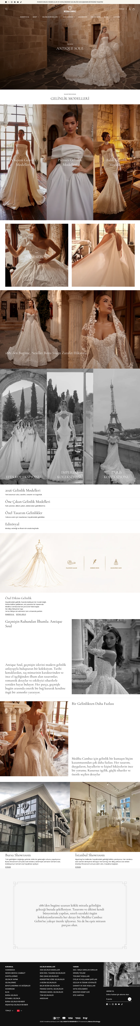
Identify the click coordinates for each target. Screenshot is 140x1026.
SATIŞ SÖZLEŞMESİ (80, 989)
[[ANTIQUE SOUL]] (70, 47)
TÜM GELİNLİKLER (46, 995)
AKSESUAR (44, 998)
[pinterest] (15, 2)
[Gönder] (129, 999)
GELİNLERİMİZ (10, 983)
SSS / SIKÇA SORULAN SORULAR (85, 970)
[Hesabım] (130, 9)
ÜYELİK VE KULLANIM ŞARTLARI (85, 979)
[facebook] (6, 2)
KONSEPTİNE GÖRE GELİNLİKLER (52, 979)
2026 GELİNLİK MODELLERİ (50, 970)
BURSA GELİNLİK (11, 995)
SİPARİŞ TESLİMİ (79, 973)
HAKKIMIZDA (10, 970)
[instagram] (11, 2)
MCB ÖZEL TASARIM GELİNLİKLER (52, 973)
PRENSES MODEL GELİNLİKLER (51, 992)
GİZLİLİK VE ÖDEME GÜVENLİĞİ (84, 983)
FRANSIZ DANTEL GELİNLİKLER (51, 989)
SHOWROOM (10, 989)
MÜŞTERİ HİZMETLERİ (81, 992)
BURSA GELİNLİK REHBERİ (15, 1002)
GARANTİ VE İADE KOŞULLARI (84, 986)
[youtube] (18, 2)
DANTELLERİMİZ (11, 976)
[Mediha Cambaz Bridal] (70, 9)
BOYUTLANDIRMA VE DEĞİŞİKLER (17, 986)
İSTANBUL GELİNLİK (12, 998)
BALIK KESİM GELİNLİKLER (50, 986)
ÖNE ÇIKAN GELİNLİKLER (49, 976)
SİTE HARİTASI (78, 995)
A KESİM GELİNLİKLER (48, 983)
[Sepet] (134, 9)
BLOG (7, 992)
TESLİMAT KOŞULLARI (81, 976)
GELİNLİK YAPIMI (11, 979)
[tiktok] (21, 2)
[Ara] (6, 9)
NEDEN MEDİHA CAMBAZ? (15, 973)
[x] (9, 2)
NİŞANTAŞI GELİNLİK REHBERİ (16, 1005)
